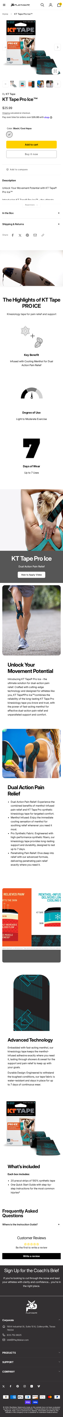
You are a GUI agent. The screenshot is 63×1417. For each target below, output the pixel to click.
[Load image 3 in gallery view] (31, 84)
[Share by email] (35, 235)
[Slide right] (57, 47)
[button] (4, 5)
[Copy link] (42, 235)
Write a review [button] (31, 1256)
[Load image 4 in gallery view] (40, 84)
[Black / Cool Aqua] (9, 134)
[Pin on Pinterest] (27, 235)
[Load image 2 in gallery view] (22, 84)
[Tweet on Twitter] (20, 235)
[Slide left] (5, 47)
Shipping (6, 113)
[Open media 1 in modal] (31, 47)
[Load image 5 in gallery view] (49, 84)
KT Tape (8, 94)
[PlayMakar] (31, 1313)
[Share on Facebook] (12, 235)
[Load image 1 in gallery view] (13, 84)
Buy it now (31, 154)
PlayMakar (13, 1407)
